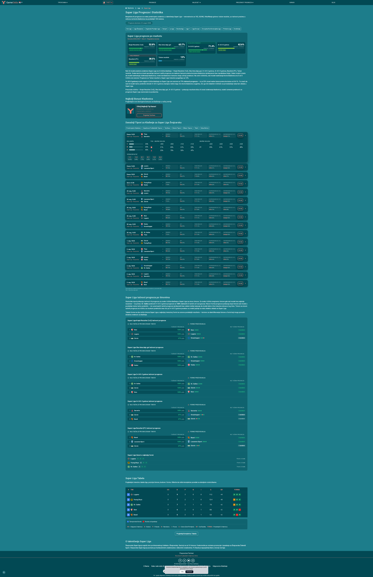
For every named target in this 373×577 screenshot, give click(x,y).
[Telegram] (184, 560)
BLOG (333, 2)
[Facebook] (180, 560)
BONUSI (292, 2)
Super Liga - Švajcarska (133, 136)
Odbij (182, 571)
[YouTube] (188, 560)
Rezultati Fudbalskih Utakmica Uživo (186, 556)
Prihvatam (189, 571)
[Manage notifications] (3, 572)
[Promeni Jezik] (20, 2)
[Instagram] (193, 560)
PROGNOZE (152, 2)
